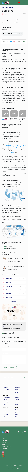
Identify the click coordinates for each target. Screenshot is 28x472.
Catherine (10, 7)
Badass (17, 391)
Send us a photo (8, 327)
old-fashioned (4, 262)
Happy (17, 397)
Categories (5, 440)
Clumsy (17, 403)
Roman (17, 411)
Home (3, 438)
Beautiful (6, 393)
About (4, 444)
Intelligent (6, 401)
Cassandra (10, 290)
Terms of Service (18, 465)
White (5, 409)
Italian (16, 414)
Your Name (5, 346)
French (17, 416)
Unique (17, 386)
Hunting (17, 393)
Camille (8, 282)
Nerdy (16, 389)
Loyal (16, 404)
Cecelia (8, 293)
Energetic (6, 403)
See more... (14, 301)
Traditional (6, 389)
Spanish (17, 413)
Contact (4, 448)
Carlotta (9, 286)
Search (4, 442)
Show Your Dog (6, 446)
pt (4, 456)
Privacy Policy (9, 465)
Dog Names (4, 7)
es (4, 454)
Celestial (17, 387)
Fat (4, 416)
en (4, 451)
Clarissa (9, 297)
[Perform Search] (24, 378)
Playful (5, 399)
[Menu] (24, 2)
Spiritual (6, 387)
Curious (17, 401)
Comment (5, 353)
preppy (4, 270)
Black (5, 411)
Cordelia (9, 278)
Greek (16, 409)
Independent (7, 397)
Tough (17, 399)
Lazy (5, 404)
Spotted (6, 414)
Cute (5, 386)
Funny (5, 391)
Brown (5, 413)
